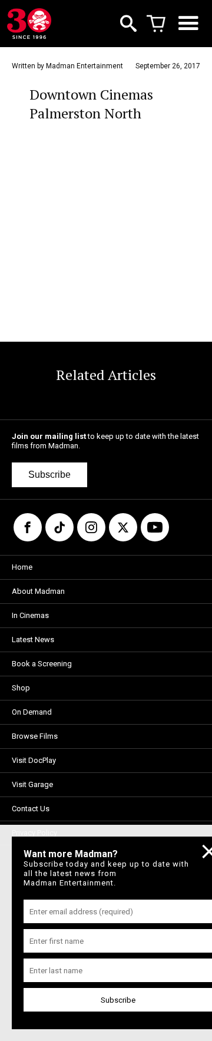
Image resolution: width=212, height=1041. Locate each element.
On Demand (32, 712)
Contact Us (30, 808)
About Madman (38, 591)
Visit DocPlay (34, 760)
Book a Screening (42, 663)
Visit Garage (32, 784)
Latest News (33, 639)
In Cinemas (30, 615)
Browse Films (35, 736)
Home (22, 567)
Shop (21, 687)
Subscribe (49, 475)
